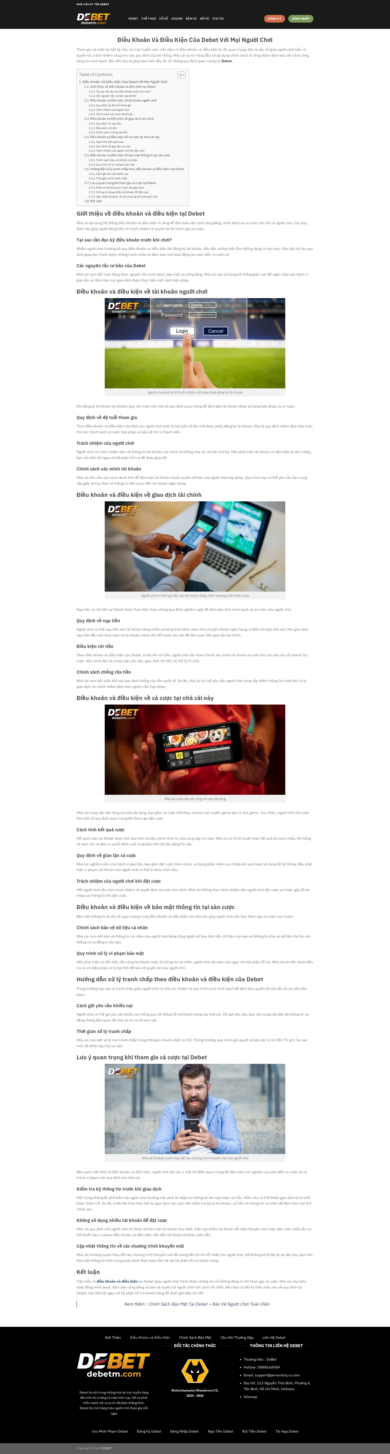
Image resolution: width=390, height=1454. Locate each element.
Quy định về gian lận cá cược (113, 146)
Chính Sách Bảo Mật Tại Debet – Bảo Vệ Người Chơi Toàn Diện (208, 1304)
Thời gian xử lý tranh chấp (111, 178)
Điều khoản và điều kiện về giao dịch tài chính (122, 119)
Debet (83, 1392)
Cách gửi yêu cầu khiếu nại (112, 173)
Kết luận (96, 201)
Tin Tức (218, 19)
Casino (177, 19)
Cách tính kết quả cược (109, 141)
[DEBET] (99, 19)
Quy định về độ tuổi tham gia (113, 105)
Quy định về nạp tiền (108, 123)
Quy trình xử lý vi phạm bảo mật (115, 164)
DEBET (133, 19)
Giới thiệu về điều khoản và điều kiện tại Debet (123, 87)
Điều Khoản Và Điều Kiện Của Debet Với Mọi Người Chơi (125, 81)
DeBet (272, 1359)
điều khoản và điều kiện (117, 1281)
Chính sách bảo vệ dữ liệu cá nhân (116, 160)
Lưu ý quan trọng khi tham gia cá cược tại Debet (123, 183)
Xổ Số (163, 19)
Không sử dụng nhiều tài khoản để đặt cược (122, 192)
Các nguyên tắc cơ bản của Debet (116, 95)
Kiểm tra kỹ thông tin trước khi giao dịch (120, 187)
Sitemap (250, 1396)
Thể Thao (148, 19)
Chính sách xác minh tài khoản (114, 114)
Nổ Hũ (204, 19)
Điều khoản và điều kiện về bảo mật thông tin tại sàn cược (130, 155)
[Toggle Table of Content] (179, 75)
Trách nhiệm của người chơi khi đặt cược (120, 150)
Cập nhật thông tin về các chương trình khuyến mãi (126, 196)
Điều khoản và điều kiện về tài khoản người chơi (123, 100)
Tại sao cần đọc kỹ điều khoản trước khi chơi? (123, 91)
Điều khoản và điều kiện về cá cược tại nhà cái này (125, 137)
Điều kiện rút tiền (106, 128)
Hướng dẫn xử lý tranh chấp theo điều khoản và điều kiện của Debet (137, 169)
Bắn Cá (191, 19)
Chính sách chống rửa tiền (111, 132)
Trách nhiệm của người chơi (112, 109)
